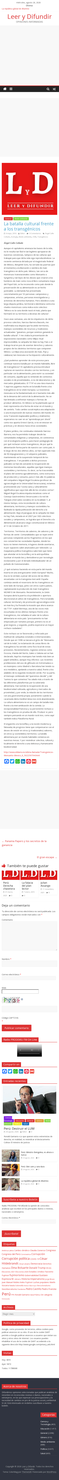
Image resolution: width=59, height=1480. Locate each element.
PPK (12, 1295)
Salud (25, 1124)
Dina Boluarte (20, 1268)
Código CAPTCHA (10, 1017)
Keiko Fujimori (26, 1282)
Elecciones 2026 (21, 1272)
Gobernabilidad (32, 1275)
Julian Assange (45, 884)
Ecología (14, 237)
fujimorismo (17, 1275)
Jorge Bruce (49, 1279)
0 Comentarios (35, 233)
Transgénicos (42, 237)
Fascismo (49, 1271)
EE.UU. (49, 1268)
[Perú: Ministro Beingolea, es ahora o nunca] (11, 1151)
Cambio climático (22, 1250)
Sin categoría (46, 1294)
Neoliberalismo (9, 1289)
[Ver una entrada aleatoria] (54, 89)
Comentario (7, 919)
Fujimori (5, 1275)
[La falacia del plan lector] (29, 872)
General (8, 219)
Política (17, 1124)
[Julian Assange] (48, 872)
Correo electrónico (11, 974)
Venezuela (6, 1299)
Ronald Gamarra (22, 1294)
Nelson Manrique (30, 1286)
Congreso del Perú (11, 1254)
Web (4, 987)
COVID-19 (34, 1259)
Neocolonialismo (43, 1285)
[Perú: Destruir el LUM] (29, 1087)
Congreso (51, 1250)
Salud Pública (35, 1295)
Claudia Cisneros (37, 1250)
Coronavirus (26, 1254)
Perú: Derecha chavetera (9, 885)
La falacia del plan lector (27, 885)
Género (39, 1121)
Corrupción (38, 1254)
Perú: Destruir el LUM (19, 1128)
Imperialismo (37, 1278)
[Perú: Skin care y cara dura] (11, 1165)
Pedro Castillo (33, 1289)
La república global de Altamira (34, 1181)
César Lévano (24, 1264)
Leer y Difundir (29, 16)
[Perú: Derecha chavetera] (11, 872)
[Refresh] (22, 998)
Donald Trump (37, 1267)
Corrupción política (16, 1258)
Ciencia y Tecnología (8, 1119)
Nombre (6, 959)
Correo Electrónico (11, 1217)
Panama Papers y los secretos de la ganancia (24, 843)
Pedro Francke (49, 1289)
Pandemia (21, 1289)
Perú (6, 1294)
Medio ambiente (21, 219)
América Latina (8, 1250)
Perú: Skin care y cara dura (13, 8)
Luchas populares (41, 1282)
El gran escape (47, 857)
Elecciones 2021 (8, 1271)
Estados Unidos (36, 1271)
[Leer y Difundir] (5, 89)
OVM (34, 237)
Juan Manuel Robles (10, 1282)
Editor (22, 233)
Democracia (36, 1263)
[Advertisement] (29, 54)
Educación (20, 1121)
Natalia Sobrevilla (16, 1285)
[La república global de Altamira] (11, 1179)
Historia (25, 1278)
